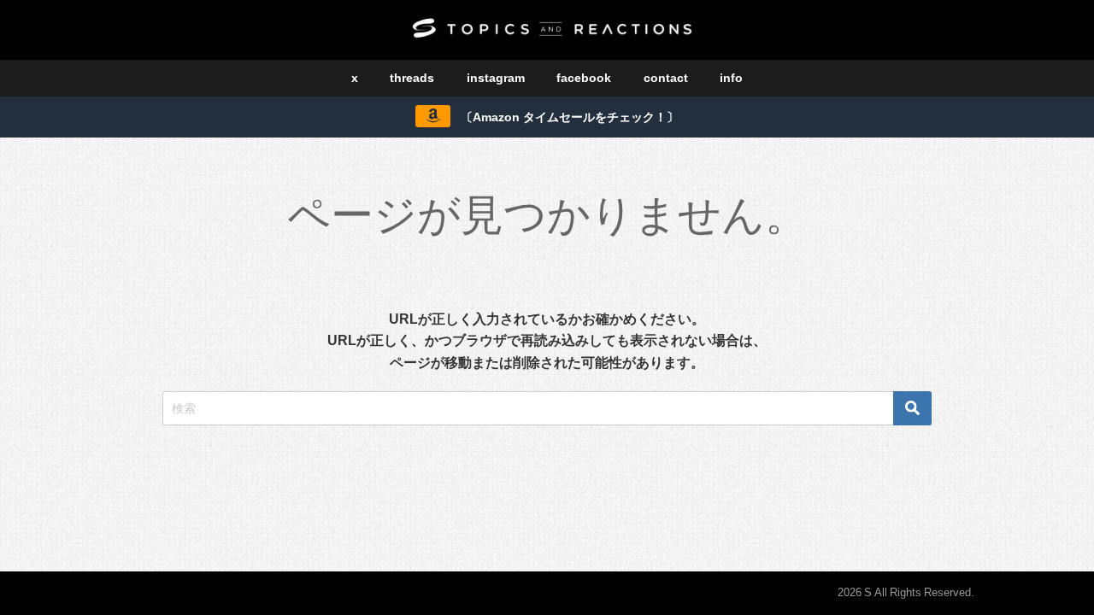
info (731, 78)
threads (412, 78)
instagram (496, 78)
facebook (583, 78)
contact (666, 78)
